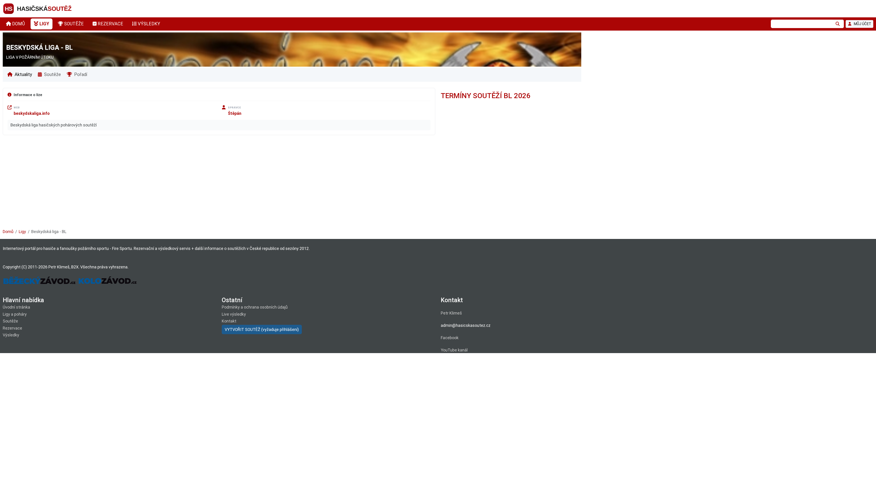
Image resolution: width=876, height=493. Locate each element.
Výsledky (11, 335)
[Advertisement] (139, 185)
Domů (8, 231)
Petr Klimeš (451, 313)
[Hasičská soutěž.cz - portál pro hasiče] (46, 8)
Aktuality (22, 74)
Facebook (450, 337)
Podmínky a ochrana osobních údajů (255, 307)
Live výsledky (234, 314)
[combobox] (802, 24)
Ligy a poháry (15, 314)
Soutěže (52, 74)
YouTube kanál (454, 350)
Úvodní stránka (16, 307)
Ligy (22, 231)
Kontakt (229, 321)
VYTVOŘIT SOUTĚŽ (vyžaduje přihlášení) (262, 329)
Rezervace (12, 328)
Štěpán (234, 113)
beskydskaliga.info (32, 113)
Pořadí (80, 74)
